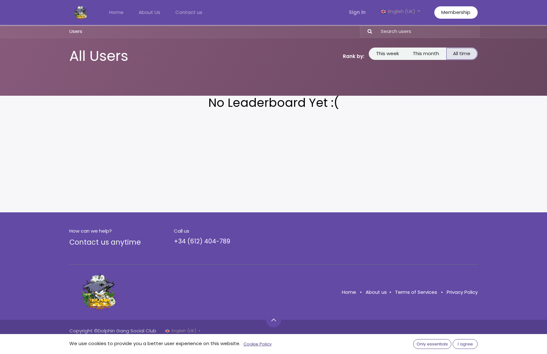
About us (376, 292)
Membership (455, 12)
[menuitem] (116, 12)
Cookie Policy (257, 344)
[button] (273, 319)
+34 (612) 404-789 (202, 241)
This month (426, 53)
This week (387, 53)
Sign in (357, 12)
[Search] (367, 31)
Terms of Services (416, 292)
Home (349, 292)
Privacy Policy (462, 292)
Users (75, 31)
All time (461, 53)
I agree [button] (465, 344)
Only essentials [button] (432, 344)
